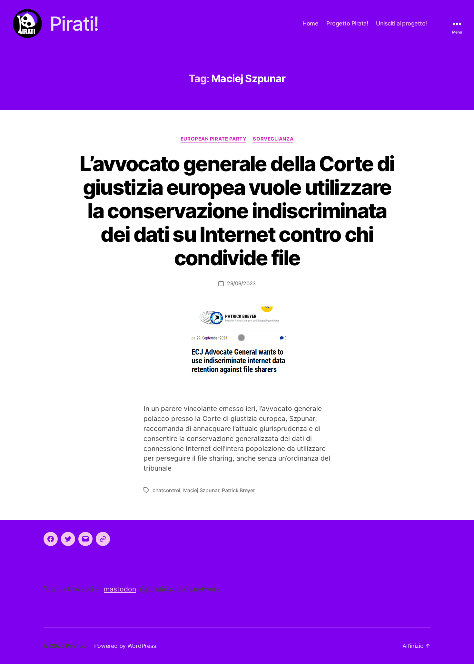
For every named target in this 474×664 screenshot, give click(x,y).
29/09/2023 (241, 283)
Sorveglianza (273, 139)
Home (310, 23)
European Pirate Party (214, 139)
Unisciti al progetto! (401, 23)
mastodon (120, 589)
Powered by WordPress (125, 645)
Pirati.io (75, 645)
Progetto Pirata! (347, 23)
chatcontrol (166, 490)
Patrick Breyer (238, 490)
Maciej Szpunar (201, 490)
